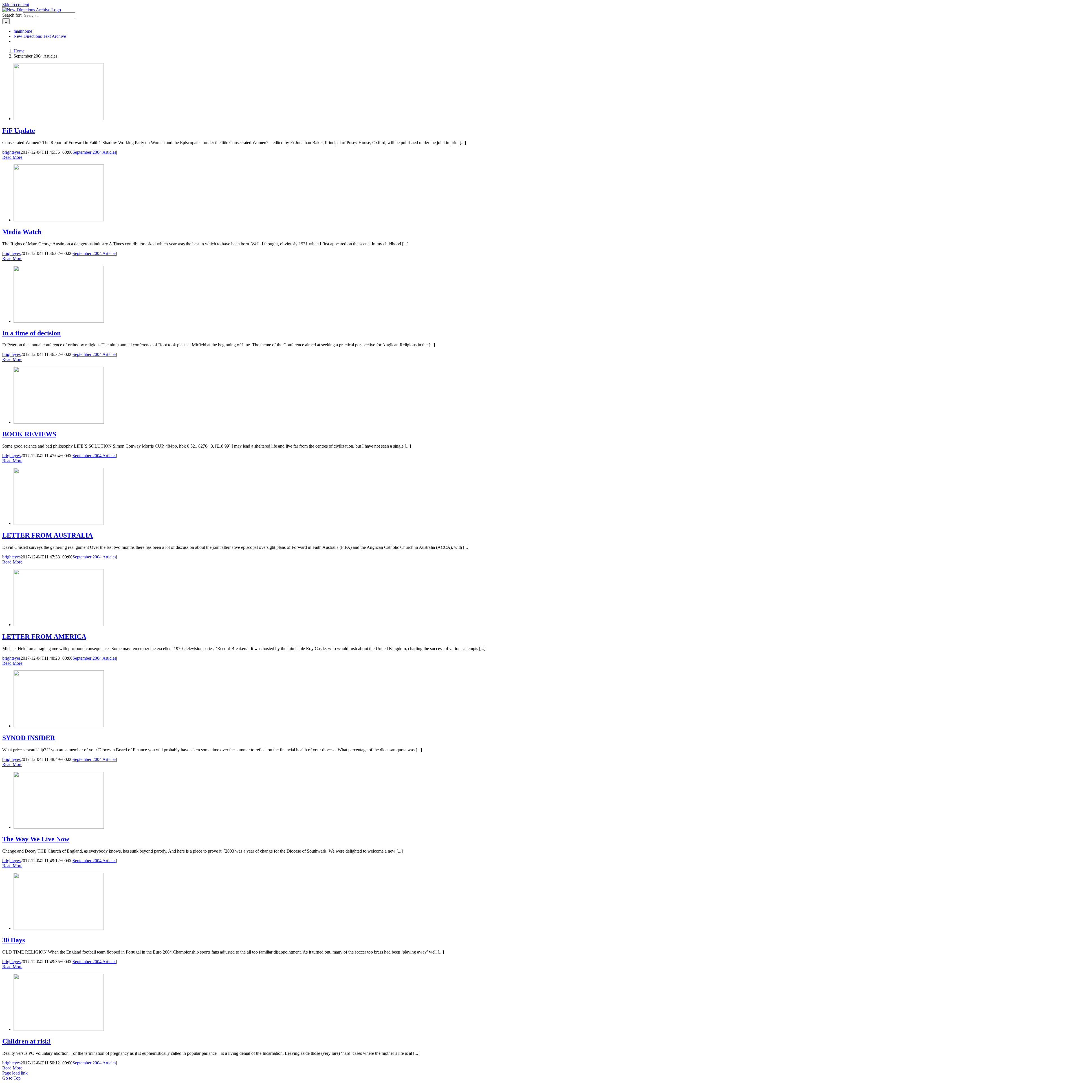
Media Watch (21, 231)
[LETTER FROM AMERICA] (59, 624)
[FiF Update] (59, 118)
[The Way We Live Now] (59, 827)
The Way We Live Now (35, 839)
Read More (12, 157)
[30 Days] (59, 928)
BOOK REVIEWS (29, 434)
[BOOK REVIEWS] (59, 422)
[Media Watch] (59, 219)
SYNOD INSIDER (28, 737)
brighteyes (11, 152)
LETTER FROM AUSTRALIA (47, 535)
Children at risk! (26, 1041)
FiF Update (18, 130)
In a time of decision (31, 333)
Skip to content (15, 4)
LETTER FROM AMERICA (44, 636)
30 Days (13, 940)
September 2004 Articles (94, 152)
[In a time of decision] (59, 321)
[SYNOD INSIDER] (59, 725)
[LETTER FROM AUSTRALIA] (59, 523)
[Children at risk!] (59, 1029)
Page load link (15, 1073)
